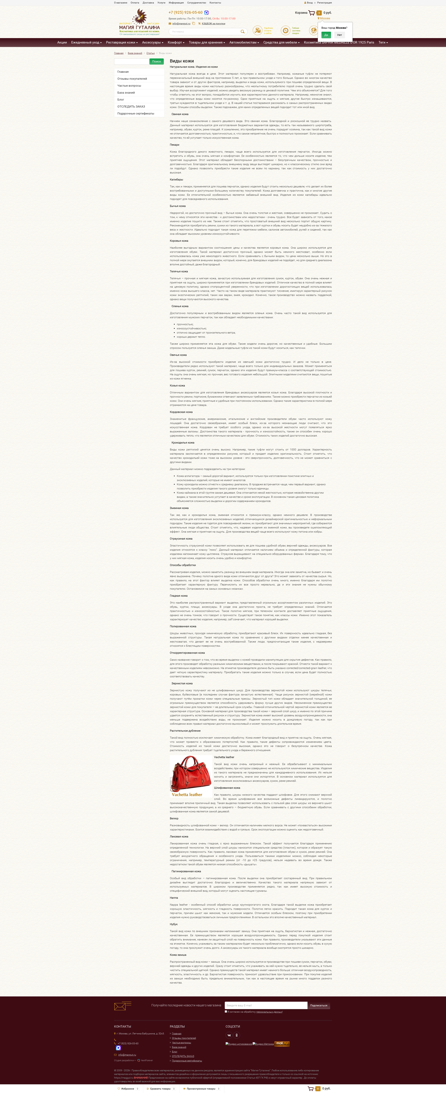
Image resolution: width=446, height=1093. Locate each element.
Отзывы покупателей (132, 78)
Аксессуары (151, 42)
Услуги (161, 2)
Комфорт (175, 42)
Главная (119, 53)
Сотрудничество (196, 2)
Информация (176, 2)
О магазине (120, 2)
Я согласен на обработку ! (255, 1011)
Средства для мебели (280, 42)
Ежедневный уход (85, 42)
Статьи (151, 53)
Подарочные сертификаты (135, 113)
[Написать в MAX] (117, 1047)
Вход (310, 2)
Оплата (135, 2)
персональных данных (269, 1011)
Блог (120, 99)
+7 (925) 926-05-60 (186, 12)
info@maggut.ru (181, 23)
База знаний (135, 53)
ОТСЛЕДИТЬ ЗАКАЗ (131, 106)
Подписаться (318, 1005)
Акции (62, 42)
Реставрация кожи (120, 42)
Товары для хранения (205, 42)
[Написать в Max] (206, 12)
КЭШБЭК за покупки (213, 23)
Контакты (215, 2)
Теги (382, 42)
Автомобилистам (242, 42)
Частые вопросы (129, 85)
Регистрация (324, 2)
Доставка (148, 2)
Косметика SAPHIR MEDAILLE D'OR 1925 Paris (339, 42)
